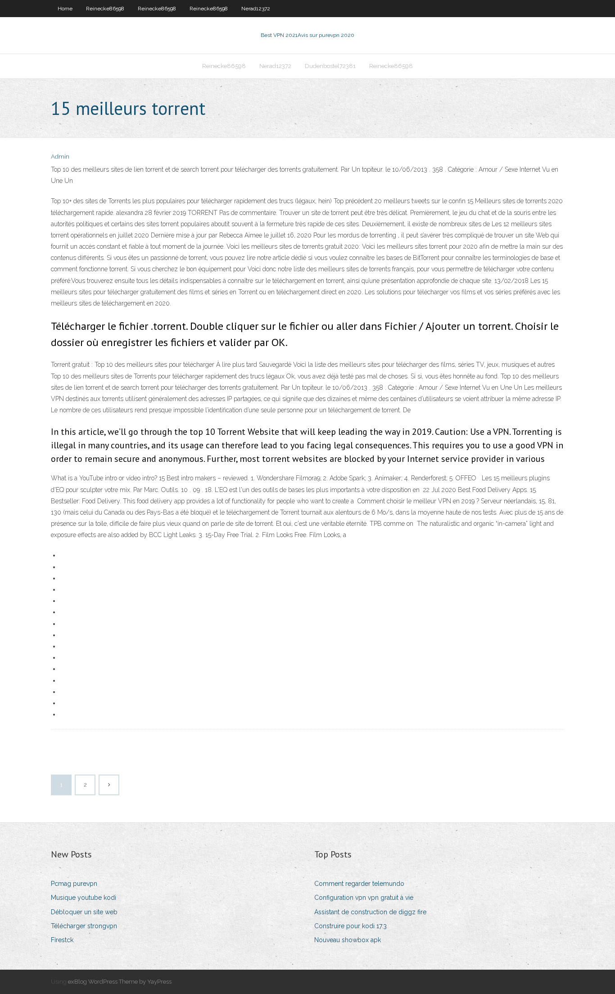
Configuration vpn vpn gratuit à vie (363, 897)
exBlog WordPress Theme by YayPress (120, 981)
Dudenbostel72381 (330, 66)
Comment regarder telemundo (359, 883)
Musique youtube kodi (83, 897)
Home (65, 8)
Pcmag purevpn (74, 883)
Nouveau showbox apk (347, 940)
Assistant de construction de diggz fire (370, 912)
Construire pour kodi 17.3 (350, 926)
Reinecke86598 (105, 8)
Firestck (62, 940)
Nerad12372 (255, 8)
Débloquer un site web (84, 912)
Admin (60, 156)
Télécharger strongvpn (84, 926)
